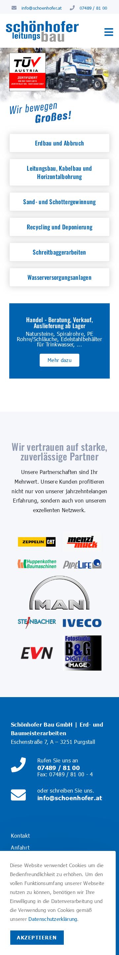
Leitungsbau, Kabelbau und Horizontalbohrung (59, 172)
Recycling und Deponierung (60, 226)
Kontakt (20, 835)
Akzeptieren (37, 937)
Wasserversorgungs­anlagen (59, 277)
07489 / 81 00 (93, 8)
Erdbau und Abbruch (59, 143)
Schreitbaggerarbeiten (59, 252)
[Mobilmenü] (108, 33)
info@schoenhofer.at (41, 8)
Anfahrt (20, 847)
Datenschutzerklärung (52, 919)
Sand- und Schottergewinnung (59, 201)
